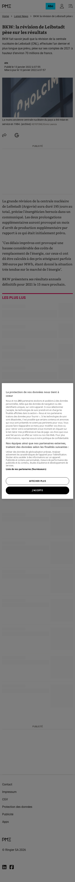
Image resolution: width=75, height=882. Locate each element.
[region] (37, 441)
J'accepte (37, 490)
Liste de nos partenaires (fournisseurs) (26, 469)
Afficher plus (37, 481)
